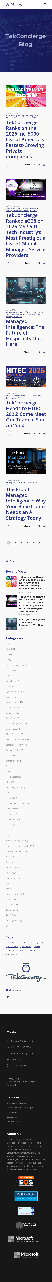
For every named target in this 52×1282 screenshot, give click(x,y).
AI (7, 312)
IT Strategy (10, 824)
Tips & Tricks (11, 915)
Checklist (10, 670)
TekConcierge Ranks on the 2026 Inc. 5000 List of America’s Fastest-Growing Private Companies (25, 139)
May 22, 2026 (11, 393)
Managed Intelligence (28, 115)
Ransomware (12, 878)
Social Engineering (14, 899)
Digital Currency (13, 734)
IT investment (31, 482)
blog (15, 115)
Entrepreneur (12, 760)
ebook (9, 755)
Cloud (8, 675)
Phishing (10, 872)
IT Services (11, 819)
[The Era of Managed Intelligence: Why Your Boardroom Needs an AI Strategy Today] (26, 461)
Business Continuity (15, 665)
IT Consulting (13, 1112)
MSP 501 (33, 118)
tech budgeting (12, 904)
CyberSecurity (26, 947)
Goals (8, 771)
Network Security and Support (20, 1107)
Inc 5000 (10, 798)
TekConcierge (12, 954)
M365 (8, 835)
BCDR (8, 654)
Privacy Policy (13, 1078)
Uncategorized (12, 920)
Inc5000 (22, 950)
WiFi (7, 925)
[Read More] (8, 164)
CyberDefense (12, 947)
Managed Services (14, 317)
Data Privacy (11, 728)
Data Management (14, 723)
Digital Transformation (16, 739)
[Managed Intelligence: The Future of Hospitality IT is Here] (26, 290)
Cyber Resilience (13, 697)
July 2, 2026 (11, 310)
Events (9, 766)
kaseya (9, 830)
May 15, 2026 (11, 480)
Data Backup (11, 718)
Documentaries (13, 750)
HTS (18, 398)
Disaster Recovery (14, 744)
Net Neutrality (12, 862)
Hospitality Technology (23, 312)
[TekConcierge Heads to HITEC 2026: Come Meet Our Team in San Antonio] (26, 376)
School (9, 888)
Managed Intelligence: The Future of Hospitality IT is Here (25, 332)
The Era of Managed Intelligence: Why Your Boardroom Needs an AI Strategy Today (26, 503)
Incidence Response (15, 803)
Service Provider (13, 894)
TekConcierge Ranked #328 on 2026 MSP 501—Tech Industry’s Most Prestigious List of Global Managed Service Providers (25, 235)
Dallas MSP (11, 712)
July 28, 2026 (11, 206)
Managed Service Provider (17, 118)
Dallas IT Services (13, 707)
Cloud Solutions (14, 1121)
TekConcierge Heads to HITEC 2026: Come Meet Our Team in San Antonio (26, 414)
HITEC (28, 396)
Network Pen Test (14, 867)
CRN (8, 686)
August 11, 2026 (12, 113)
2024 (8, 943)
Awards (9, 115)
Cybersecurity (12, 702)
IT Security (10, 814)
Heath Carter (19, 396)
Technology (11, 909)
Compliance (11, 681)
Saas (8, 883)
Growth (37, 947)
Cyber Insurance (13, 691)
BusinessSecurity (30, 943)
